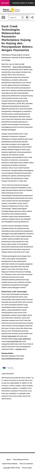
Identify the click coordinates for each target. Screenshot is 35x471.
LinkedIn (18, 349)
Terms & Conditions (26, 464)
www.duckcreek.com (14, 341)
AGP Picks (5, 3)
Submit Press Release (9, 464)
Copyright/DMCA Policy (11, 468)
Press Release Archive (21, 459)
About (9, 459)
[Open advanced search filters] (27, 17)
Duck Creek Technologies (22, 67)
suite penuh (12, 336)
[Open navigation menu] (3, 17)
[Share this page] (32, 17)
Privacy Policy (27, 468)
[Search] (22, 17)
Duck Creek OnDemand (22, 339)
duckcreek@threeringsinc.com (12, 358)
